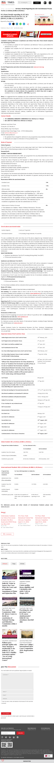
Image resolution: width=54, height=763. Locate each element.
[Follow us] (2, 737)
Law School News (24, 641)
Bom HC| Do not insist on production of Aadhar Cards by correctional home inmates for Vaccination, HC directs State (26, 545)
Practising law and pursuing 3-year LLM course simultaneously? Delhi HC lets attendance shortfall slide (27, 616)
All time (22, 563)
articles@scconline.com (45, 729)
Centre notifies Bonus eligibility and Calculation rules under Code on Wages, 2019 (27, 589)
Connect (37, 2)
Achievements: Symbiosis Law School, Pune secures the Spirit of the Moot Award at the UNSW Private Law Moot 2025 (8, 520)
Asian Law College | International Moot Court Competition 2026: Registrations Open (26, 648)
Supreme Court (13, 641)
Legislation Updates (25, 581)
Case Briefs (5, 581)
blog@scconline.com (32, 729)
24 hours (4, 563)
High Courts (12, 581)
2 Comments (8, 534)
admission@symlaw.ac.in (11, 133)
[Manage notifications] (3, 760)
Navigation (27, 761)
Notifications (23, 583)
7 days (13, 563)
